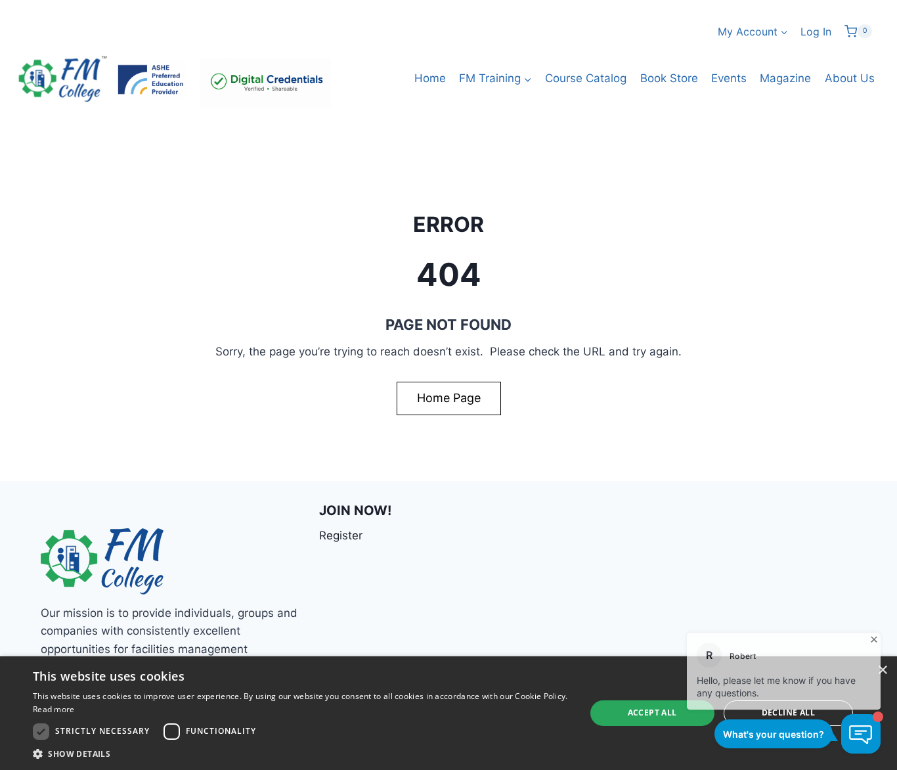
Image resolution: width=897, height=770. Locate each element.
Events (729, 78)
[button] (301, 753)
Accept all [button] (652, 712)
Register (340, 535)
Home (430, 78)
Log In (815, 31)
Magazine (785, 78)
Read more (54, 709)
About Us (850, 78)
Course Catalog (585, 78)
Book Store (669, 78)
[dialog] (448, 713)
